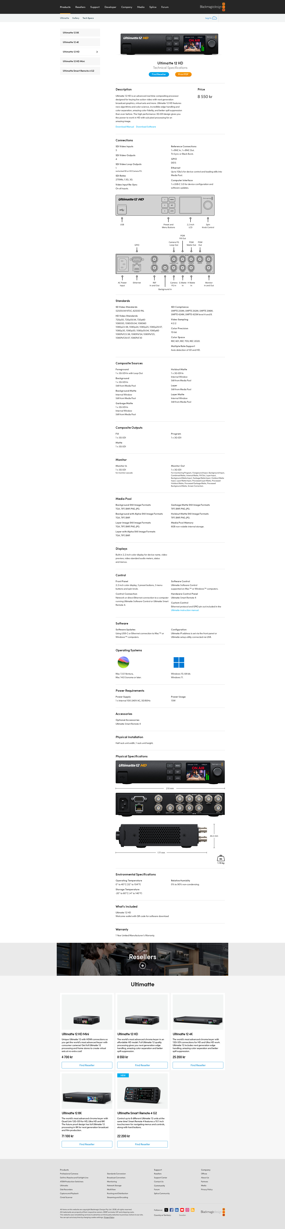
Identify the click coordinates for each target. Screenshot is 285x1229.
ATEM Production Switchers (71, 1181)
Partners (204, 1181)
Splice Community (162, 1193)
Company (126, 7)
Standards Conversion (116, 1173)
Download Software (146, 126)
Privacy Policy (207, 1189)
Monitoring (112, 1181)
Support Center (160, 1177)
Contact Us (158, 1181)
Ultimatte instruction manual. (185, 610)
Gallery (75, 17)
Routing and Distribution (117, 1193)
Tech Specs (88, 17)
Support (95, 7)
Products (65, 7)
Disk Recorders (66, 1189)
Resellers (80, 7)
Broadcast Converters (116, 1177)
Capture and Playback (69, 1193)
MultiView (111, 1189)
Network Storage (114, 1185)
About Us (205, 1177)
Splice (152, 7)
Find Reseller (159, 74)
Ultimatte (64, 17)
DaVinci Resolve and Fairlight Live (74, 1177)
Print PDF (183, 74)
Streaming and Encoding (117, 1197)
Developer (110, 7)
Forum (165, 7)
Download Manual (125, 126)
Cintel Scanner (66, 1197)
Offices (204, 1173)
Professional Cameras (69, 1173)
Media (140, 7)
